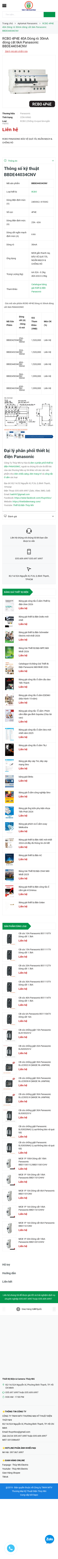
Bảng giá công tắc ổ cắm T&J (33, 745)
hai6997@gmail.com (20, 494)
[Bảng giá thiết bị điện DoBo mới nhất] (9, 621)
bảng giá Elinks (26, 777)
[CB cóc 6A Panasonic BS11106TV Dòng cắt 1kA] (9, 1019)
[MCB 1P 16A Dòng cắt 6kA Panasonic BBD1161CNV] (9, 1228)
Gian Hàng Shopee (11, 1473)
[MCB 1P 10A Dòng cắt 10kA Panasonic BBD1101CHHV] (9, 1180)
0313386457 (14, 1440)
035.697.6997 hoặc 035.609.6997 (21, 1392)
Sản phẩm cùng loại (15, 926)
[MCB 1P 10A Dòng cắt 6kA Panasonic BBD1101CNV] (9, 1196)
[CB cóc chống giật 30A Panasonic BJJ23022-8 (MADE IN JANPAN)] (9, 1067)
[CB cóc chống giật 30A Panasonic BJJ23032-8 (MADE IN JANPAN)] (9, 1099)
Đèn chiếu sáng (21, 474)
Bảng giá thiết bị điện (16, 592)
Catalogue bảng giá (39, 288)
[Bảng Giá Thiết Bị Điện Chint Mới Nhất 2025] (9, 875)
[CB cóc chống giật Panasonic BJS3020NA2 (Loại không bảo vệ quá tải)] (9, 1132)
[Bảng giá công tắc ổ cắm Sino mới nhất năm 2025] (9, 734)
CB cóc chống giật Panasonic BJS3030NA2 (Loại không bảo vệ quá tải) (36, 1145)
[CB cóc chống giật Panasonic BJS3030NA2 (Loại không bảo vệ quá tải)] (9, 1148)
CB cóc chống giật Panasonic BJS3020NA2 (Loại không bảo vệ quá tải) (36, 1129)
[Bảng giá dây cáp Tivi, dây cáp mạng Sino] (9, 765)
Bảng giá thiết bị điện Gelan (32, 902)
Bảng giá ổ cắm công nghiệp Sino (34, 792)
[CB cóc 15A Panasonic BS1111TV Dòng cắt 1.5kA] (9, 955)
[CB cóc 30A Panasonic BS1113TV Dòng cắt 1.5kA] (9, 987)
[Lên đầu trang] (52, 1550)
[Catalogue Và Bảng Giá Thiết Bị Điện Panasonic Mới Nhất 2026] (9, 668)
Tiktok (5, 1477)
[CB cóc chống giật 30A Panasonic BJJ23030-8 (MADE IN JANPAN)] (9, 1083)
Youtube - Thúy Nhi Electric (15, 1469)
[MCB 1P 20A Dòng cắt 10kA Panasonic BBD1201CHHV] (9, 1244)
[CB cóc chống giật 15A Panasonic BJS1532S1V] (9, 1035)
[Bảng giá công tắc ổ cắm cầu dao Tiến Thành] (9, 684)
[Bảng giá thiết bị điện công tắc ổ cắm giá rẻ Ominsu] (9, 891)
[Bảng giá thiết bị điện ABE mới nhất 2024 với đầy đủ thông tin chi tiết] (9, 844)
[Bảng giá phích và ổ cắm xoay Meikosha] (9, 828)
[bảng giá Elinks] (9, 781)
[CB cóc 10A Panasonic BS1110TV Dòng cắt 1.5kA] (9, 939)
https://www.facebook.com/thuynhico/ (33, 498)
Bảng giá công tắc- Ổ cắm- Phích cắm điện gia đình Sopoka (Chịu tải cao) (35, 714)
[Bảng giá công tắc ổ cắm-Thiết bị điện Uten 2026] (9, 605)
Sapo (35, 1495)
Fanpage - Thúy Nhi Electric (15, 1465)
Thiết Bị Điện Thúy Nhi (23, 505)
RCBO (34, 192)
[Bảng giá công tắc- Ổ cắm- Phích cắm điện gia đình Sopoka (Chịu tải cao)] (9, 715)
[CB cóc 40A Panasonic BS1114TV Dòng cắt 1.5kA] (9, 1003)
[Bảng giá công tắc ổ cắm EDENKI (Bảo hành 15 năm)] (9, 700)
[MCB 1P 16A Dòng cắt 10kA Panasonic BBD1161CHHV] (9, 1212)
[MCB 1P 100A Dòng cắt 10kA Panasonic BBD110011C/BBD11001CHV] (9, 1164)
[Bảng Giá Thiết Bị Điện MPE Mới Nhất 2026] (9, 652)
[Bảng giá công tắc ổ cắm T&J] (9, 750)
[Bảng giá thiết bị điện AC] (9, 860)
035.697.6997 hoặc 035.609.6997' (30, 1436)
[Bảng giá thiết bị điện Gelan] (9, 907)
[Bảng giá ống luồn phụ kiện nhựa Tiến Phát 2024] (9, 813)
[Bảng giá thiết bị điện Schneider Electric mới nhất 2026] (9, 637)
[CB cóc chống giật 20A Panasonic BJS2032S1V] (9, 1051)
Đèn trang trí (35, 474)
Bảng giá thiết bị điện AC (30, 855)
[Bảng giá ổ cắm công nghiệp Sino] (9, 797)
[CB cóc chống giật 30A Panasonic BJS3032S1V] (9, 1116)
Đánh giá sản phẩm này (16, 51)
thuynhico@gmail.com (19, 1432)
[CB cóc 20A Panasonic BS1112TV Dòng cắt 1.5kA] (9, 971)
